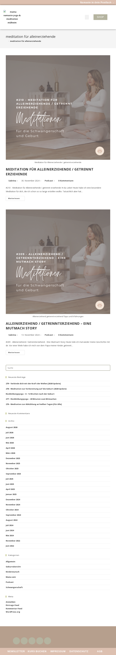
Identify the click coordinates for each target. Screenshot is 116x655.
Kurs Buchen (37, 651)
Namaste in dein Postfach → (97, 2)
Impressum (57, 651)
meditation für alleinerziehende (25, 41)
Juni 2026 (10, 437)
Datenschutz (78, 651)
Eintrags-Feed (12, 605)
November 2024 (13, 504)
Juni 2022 (10, 546)
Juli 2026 (9, 432)
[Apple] (47, 640)
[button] (87, 17)
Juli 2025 (9, 479)
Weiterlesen (16, 197)
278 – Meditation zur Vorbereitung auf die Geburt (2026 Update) (36, 388)
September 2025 (13, 473)
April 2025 (10, 489)
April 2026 (10, 448)
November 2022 (13, 540)
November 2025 (13, 463)
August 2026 (11, 427)
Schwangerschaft (14, 587)
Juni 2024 (10, 530)
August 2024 (11, 520)
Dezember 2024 (13, 499)
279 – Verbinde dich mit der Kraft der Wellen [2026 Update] (33, 383)
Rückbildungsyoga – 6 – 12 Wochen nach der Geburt (30, 394)
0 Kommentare (65, 180)
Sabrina (12, 180)
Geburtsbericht (13, 566)
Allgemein (10, 561)
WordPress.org (13, 612)
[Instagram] (32, 640)
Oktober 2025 (12, 468)
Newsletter (16, 651)
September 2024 (13, 515)
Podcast (49, 180)
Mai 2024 (10, 535)
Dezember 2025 (13, 458)
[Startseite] (6, 41)
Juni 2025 (10, 484)
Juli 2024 (9, 525)
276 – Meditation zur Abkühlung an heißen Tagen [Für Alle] (34, 404)
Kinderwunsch (12, 571)
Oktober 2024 (12, 509)
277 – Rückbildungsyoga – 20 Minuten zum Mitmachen (31, 399)
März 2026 (10, 453)
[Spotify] (39, 640)
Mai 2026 (10, 442)
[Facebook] (16, 640)
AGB (100, 651)
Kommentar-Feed (14, 608)
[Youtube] (24, 640)
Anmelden (10, 602)
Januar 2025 (11, 494)
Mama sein (11, 577)
